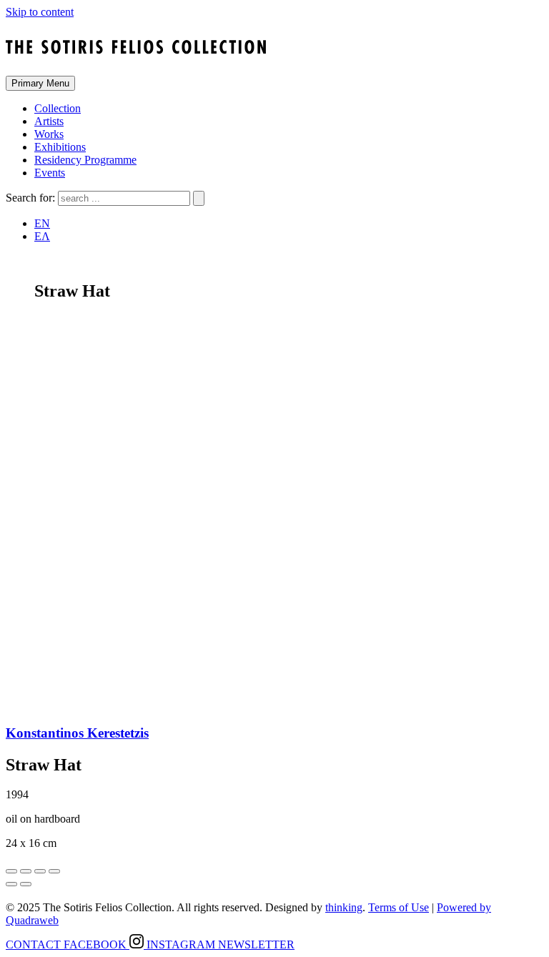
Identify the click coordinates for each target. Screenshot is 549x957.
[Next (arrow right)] (25, 884)
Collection (57, 108)
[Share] (25, 871)
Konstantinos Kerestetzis (77, 732)
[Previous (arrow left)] (11, 884)
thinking (343, 907)
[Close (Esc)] (11, 871)
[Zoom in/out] (54, 871)
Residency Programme (85, 160)
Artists (49, 121)
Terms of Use (398, 907)
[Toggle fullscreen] (40, 871)
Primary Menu (40, 83)
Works (49, 134)
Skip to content (40, 12)
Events (49, 173)
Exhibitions (60, 147)
